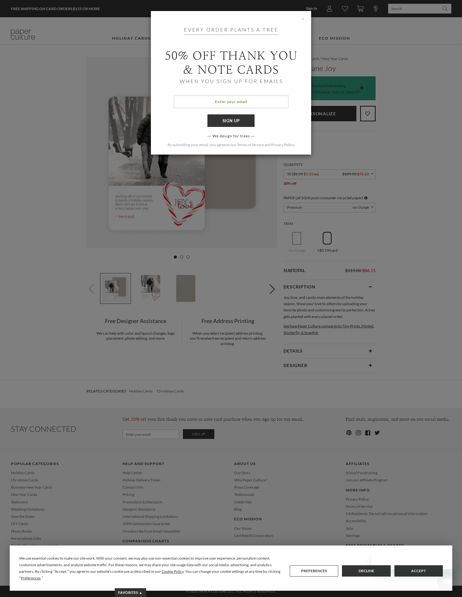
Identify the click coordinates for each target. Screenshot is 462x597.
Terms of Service (250, 144)
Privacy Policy (282, 144)
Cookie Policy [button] (173, 571)
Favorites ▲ (130, 592)
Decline (366, 570)
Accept (418, 570)
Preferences (314, 570)
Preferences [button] (31, 578)
